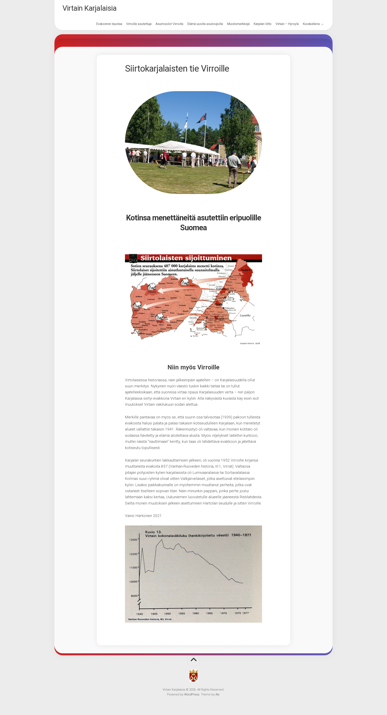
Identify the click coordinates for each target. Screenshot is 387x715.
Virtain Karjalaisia (89, 8)
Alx (217, 694)
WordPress (191, 694)
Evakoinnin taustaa (109, 24)
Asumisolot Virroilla (169, 24)
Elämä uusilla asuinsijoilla (205, 24)
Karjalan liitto (263, 24)
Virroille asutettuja (139, 24)
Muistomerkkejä (238, 24)
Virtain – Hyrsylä (287, 24)
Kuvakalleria (311, 24)
